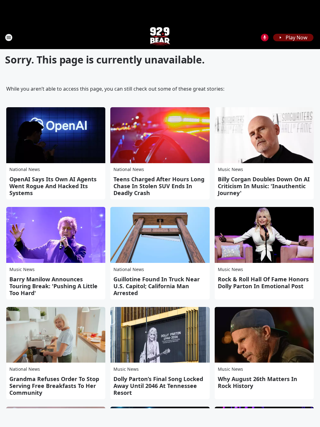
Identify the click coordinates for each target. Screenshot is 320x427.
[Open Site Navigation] (8, 37)
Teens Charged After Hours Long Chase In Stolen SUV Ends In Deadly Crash (158, 186)
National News (24, 169)
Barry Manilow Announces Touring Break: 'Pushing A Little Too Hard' (53, 286)
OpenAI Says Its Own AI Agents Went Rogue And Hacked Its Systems (53, 186)
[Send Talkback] (264, 37)
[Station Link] (160, 37)
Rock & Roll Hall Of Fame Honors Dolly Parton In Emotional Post (263, 282)
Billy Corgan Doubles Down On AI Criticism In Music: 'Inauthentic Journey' (264, 186)
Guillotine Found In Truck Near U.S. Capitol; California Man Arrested (156, 286)
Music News (230, 169)
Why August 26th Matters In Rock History (257, 382)
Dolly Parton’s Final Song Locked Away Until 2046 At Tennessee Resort (158, 385)
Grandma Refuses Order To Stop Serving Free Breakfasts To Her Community (54, 385)
